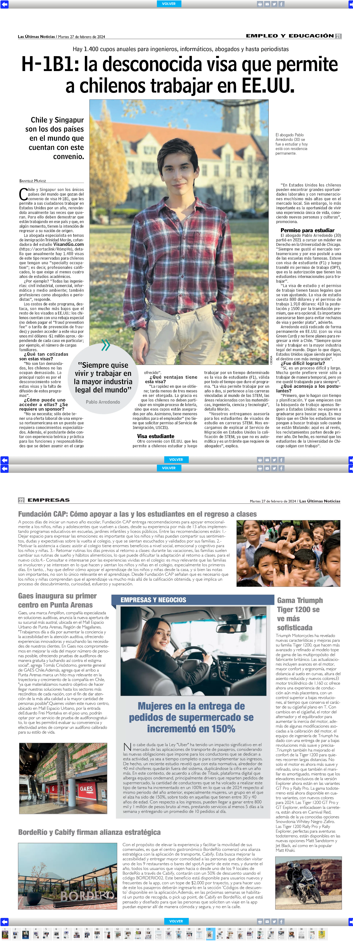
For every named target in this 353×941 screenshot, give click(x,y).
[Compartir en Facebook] (281, 6)
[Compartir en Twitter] (274, 6)
